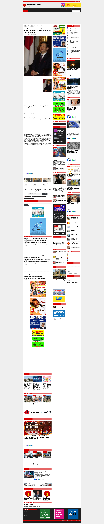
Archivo (33, 34)
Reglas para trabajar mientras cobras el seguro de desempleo (73, 278)
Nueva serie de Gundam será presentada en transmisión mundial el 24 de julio (36, 386)
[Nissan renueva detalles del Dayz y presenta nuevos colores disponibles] (47, 454)
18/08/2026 (26, 439)
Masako (33, 196)
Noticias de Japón (42, 196)
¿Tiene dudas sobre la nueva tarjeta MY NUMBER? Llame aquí (72, 271)
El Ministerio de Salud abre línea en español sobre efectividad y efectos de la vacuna (73, 267)
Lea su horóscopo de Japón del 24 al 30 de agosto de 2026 (59, 213)
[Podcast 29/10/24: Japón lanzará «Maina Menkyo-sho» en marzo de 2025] (54, 252)
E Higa (29, 34)
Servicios (47, 9)
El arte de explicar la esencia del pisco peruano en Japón (73, 203)
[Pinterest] (79, 1)
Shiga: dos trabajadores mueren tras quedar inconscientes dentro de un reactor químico (37, 259)
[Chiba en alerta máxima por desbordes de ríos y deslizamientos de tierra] (55, 138)
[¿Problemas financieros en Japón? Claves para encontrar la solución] (37, 398)
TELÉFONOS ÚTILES (70, 263)
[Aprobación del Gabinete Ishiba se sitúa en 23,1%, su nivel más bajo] (37, 493)
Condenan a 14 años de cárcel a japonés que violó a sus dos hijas (33, 246)
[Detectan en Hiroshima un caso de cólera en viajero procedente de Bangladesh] (73, 145)
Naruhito (37, 196)
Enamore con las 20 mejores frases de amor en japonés (75, 226)
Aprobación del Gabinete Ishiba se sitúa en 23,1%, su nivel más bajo (37, 498)
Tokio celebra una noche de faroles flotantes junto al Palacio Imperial (72, 87)
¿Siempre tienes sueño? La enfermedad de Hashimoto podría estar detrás (35, 240)
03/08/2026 (35, 464)
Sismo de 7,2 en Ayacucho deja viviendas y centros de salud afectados (59, 159)
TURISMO (68, 58)
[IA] (29, 474)
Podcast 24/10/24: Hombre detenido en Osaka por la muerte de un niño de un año (60, 262)
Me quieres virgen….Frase (59, 233)
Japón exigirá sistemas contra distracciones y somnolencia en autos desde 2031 (36, 244)
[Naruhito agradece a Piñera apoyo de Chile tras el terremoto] (37, 180)
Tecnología (58, 9)
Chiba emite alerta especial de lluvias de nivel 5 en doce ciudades (60, 141)
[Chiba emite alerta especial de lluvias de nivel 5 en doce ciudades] (55, 141)
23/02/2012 (26, 34)
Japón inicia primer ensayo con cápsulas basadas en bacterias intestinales (73, 130)
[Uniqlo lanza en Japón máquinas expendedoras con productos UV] (73, 182)
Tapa (36, 34)
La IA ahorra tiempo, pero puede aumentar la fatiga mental (41, 472)
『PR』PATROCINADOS (28, 393)
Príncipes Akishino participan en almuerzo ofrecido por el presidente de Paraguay (60, 196)
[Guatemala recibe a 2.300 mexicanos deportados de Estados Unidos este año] (54, 168)
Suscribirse (45, 193)
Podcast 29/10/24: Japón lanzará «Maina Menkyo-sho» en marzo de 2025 (61, 252)
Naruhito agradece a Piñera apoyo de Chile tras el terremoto (37, 183)
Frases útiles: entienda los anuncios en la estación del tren (75, 231)
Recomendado (41, 439)
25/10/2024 (58, 259)
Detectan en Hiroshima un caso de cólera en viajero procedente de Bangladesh (73, 151)
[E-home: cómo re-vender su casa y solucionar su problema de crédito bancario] (28, 398)
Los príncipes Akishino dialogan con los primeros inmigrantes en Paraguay (35, 253)
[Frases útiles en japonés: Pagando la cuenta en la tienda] (68, 247)
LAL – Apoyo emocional (56, 304)
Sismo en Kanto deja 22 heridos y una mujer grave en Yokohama (33, 274)
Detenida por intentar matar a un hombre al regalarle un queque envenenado (35, 238)
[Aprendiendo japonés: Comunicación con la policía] (68, 235)
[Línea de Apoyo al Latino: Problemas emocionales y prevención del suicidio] (54, 307)
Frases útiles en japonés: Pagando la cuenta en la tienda (75, 247)
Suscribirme (26, 205)
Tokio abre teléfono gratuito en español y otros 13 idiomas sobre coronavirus (73, 273)
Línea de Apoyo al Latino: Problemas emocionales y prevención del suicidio (60, 307)
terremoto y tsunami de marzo (29, 198)
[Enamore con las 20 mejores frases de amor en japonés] (68, 227)
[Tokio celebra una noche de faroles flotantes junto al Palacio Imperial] (73, 81)
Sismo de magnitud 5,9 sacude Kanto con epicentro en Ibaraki (33, 276)
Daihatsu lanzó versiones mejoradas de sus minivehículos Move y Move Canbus (37, 461)
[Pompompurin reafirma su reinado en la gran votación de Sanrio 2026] (47, 379)
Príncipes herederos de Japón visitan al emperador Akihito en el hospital (28, 183)
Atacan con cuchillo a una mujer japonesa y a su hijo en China (28, 498)
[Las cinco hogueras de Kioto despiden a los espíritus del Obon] (73, 64)
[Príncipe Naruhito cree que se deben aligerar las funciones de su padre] (47, 180)
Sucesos (35, 34)
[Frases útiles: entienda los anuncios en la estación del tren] (68, 231)
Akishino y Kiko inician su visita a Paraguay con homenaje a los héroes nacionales (61, 200)
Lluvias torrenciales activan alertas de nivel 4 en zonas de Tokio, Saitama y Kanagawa (61, 134)
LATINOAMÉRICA (55, 145)
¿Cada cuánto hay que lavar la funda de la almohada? (32, 257)
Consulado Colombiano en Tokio (72, 253)
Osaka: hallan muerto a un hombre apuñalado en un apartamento (33, 263)
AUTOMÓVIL (26, 449)
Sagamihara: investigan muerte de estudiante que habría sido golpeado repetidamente (37, 255)
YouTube (79, 520)
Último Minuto (26, 9)
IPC (38, 389)
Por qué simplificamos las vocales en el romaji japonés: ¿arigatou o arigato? (72, 282)
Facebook (63, 520)
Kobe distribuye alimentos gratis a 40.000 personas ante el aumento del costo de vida (36, 261)
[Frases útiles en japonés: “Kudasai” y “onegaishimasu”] (68, 243)
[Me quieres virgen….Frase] (59, 228)
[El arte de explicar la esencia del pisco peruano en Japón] (73, 198)
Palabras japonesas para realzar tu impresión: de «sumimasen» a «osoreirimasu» (74, 218)
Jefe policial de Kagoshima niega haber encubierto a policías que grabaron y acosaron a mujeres (47, 499)
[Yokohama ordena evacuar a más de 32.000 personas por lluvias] (55, 130)
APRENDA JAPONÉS (70, 215)
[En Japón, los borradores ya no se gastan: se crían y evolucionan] (73, 170)
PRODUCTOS (69, 164)
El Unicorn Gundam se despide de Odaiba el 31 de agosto (28, 385)
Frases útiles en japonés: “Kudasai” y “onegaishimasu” (75, 243)
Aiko (26, 196)
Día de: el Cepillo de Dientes (57, 238)
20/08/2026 (69, 153)
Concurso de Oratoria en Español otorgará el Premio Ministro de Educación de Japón (36, 438)
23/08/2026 (26, 277)
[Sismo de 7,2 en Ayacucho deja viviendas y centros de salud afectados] (59, 152)
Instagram (67, 520)
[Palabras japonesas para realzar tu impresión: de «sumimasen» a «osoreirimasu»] (68, 218)
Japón (31, 9)
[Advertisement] (52, 18)
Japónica (63, 9)
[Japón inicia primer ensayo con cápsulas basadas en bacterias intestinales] (73, 124)
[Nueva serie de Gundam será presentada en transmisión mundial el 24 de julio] (37, 379)
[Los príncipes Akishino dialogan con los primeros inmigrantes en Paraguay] (59, 179)
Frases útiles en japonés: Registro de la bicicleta (74, 239)
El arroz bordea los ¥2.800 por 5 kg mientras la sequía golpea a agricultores (75, 38)
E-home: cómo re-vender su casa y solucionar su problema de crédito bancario (28, 404)
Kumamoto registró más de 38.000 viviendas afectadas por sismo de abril (35, 242)
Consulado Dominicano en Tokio (72, 254)
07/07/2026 (45, 387)
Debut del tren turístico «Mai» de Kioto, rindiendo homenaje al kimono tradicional (59, 280)
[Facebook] (74, 1)
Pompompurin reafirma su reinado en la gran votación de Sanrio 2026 (47, 385)
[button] (38, 56)
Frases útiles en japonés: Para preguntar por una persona (75, 222)
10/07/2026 (35, 389)
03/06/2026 (69, 204)
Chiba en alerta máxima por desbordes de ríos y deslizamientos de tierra (60, 138)
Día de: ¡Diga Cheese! (56, 244)
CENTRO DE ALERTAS (56, 126)
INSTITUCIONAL (42, 1)
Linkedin (72, 520)
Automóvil (53, 9)
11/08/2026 (26, 387)
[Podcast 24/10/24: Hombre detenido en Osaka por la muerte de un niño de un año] (54, 262)
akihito (30, 196)
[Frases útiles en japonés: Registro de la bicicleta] (68, 239)
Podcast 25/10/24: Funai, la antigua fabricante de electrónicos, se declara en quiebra (60, 257)
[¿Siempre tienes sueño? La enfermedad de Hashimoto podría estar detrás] (73, 102)
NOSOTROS (25, 1)
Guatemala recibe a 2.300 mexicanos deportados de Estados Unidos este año (60, 168)
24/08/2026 (26, 243)
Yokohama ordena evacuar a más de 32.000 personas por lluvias (60, 130)
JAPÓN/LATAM (55, 172)
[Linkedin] (77, 1)
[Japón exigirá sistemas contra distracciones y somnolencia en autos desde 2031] (28, 454)
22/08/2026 (26, 279)
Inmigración (43, 9)
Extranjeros (36, 9)
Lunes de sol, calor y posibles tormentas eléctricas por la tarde (33, 265)
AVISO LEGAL (37, 1)
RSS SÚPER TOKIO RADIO (57, 236)
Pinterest (75, 520)
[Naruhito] (38, 75)
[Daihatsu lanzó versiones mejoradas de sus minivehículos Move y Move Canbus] (37, 454)
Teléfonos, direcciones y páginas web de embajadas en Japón (73, 265)
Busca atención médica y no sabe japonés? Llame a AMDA (73, 269)
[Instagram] (75, 1)
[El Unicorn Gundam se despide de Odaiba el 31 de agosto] (28, 379)
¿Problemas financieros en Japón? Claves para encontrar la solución (37, 404)
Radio (73, 9)
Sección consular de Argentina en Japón (73, 259)
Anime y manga (29, 388)
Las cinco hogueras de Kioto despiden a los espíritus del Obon (73, 69)
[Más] (35, 477)
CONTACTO (29, 1)
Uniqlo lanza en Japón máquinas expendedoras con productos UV (73, 188)
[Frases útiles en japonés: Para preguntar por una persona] (68, 223)
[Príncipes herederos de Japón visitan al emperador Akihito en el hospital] (28, 180)
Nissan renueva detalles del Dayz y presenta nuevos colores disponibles (47, 460)
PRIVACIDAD (33, 1)
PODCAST (54, 249)
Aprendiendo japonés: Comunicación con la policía (75, 235)
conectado (31, 506)
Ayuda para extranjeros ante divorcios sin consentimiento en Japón (73, 280)
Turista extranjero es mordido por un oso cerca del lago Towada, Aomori (34, 278)
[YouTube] (80, 1)
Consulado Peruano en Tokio (72, 258)
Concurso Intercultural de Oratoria (35, 439)
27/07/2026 (45, 463)
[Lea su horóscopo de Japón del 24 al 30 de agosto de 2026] (59, 208)
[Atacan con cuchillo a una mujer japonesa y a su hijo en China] (28, 493)
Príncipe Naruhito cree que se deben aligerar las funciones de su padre (47, 183)
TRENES (54, 267)
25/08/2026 (26, 239)
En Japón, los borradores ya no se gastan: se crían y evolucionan (73, 175)
